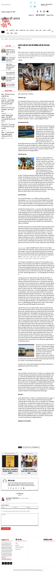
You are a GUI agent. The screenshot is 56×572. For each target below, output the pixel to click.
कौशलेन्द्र (3, 138)
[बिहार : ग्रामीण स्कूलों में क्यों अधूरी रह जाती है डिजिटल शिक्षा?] (3, 59)
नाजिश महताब (3, 98)
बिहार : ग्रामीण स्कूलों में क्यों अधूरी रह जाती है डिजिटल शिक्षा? (10, 59)
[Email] (53, 60)
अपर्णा (2, 123)
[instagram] (10, 487)
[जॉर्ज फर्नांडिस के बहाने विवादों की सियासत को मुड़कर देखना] (3, 78)
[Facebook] (43, 60)
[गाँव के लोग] (5, 484)
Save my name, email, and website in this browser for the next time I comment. (16, 511)
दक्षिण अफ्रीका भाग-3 (36, 447)
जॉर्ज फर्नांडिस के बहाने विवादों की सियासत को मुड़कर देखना (10, 79)
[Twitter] (46, 60)
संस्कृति (6, 39)
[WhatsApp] (49, 60)
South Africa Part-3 (27, 447)
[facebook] (8, 487)
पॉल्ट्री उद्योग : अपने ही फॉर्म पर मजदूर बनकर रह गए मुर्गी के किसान (7, 126)
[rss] (16, 487)
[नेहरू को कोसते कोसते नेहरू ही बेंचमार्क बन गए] (3, 73)
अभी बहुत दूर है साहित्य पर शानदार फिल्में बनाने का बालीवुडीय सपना (29, 471)
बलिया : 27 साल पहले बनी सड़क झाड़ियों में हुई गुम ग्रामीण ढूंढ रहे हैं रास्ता (7, 134)
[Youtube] (11, 563)
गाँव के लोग (20, 60)
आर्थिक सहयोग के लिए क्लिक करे (6, 559)
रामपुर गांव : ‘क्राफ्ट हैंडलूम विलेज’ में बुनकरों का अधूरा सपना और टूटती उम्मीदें (7, 102)
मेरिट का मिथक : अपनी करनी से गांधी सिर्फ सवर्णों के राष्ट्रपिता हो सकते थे (10, 471)
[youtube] (23, 487)
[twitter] (18, 487)
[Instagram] (8, 563)
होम (2, 39)
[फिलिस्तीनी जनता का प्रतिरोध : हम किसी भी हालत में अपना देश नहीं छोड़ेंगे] (3, 51)
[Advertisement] (36, 435)
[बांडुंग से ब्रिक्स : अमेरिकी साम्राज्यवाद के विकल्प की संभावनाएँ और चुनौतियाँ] (3, 65)
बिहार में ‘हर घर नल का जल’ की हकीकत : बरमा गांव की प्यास (8, 109)
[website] (21, 487)
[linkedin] (13, 487)
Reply (7, 501)
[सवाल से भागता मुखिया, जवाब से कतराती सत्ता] (3, 85)
